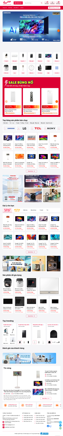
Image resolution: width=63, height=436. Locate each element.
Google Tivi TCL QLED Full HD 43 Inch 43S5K (30, 244)
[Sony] (51, 128)
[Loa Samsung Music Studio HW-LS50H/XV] (54, 334)
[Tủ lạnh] (6, 56)
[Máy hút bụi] (31, 68)
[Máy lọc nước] (57, 56)
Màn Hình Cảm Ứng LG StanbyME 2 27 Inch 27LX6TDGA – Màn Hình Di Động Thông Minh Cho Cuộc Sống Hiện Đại (17, 391)
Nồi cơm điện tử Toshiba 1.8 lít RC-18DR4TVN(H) (7, 289)
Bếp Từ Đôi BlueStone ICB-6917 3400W (42, 308)
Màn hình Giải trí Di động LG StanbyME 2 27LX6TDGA (7, 163)
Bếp (48, 73)
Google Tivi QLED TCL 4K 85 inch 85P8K (19, 244)
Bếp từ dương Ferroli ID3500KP (54, 308)
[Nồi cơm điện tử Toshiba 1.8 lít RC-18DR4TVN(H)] (8, 282)
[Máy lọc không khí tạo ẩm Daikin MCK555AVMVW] (50, 97)
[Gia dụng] (40, 68)
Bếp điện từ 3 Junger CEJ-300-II (31, 289)
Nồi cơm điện (6, 73)
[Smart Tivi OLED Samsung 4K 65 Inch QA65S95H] (43, 218)
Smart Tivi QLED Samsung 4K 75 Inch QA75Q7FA (7, 244)
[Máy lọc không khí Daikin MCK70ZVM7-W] (13, 97)
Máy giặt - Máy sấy (34, 123)
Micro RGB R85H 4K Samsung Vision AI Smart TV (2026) (52, 389)
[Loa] (15, 68)
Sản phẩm (16, 7)
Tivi (48, 61)
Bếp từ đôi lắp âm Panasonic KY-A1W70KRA (31, 308)
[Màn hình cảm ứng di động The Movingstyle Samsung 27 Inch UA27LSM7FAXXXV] (55, 138)
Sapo (38, 433)
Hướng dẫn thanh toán (28, 417)
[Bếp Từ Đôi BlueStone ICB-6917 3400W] (43, 301)
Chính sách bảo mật (40, 415)
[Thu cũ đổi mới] (46, 358)
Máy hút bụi (31, 73)
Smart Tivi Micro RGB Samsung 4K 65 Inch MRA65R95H (31, 225)
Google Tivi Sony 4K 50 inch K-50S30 (54, 244)
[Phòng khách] (33, 195)
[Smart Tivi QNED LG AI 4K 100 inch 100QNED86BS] (55, 156)
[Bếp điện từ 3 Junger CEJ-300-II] (31, 282)
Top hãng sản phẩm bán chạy (15, 120)
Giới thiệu (10, 7)
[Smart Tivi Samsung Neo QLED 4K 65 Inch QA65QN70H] (19, 156)
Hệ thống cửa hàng (55, 7)
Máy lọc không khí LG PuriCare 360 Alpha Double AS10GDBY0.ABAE (31, 110)
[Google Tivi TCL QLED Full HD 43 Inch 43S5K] (31, 237)
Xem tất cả (56, 73)
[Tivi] (48, 56)
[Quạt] (23, 68)
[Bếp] (48, 68)
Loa (14, 73)
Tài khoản (52, 3)
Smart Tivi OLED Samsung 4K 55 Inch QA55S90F (7, 144)
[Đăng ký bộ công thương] (44, 433)
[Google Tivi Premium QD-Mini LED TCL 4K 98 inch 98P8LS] (31, 156)
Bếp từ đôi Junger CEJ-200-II (19, 308)
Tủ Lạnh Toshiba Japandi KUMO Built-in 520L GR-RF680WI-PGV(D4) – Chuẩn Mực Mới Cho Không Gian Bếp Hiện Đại (52, 372)
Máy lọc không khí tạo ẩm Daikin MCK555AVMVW (49, 110)
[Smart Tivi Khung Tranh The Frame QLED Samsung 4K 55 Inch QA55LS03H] (31, 138)
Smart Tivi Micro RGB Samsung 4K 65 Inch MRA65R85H (19, 144)
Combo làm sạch (7, 324)
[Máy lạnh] (15, 56)
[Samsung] (11, 128)
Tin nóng (7, 368)
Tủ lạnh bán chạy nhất (23, 324)
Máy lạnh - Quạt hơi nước (46, 123)
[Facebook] (48, 426)
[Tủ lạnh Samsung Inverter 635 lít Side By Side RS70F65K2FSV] (24, 334)
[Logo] (7, 2)
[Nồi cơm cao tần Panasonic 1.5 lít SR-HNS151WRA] (19, 282)
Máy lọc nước (56, 61)
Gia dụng (40, 73)
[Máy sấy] (40, 56)
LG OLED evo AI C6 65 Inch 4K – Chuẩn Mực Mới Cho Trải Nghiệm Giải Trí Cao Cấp (52, 380)
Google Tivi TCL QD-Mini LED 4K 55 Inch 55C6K (43, 244)
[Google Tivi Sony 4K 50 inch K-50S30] (55, 237)
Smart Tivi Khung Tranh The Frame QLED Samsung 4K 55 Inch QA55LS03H (31, 144)
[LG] (24, 128)
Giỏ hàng (58, 3)
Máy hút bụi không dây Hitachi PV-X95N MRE (6, 343)
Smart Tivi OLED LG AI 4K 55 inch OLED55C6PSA (19, 225)
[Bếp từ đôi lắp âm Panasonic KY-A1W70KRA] (31, 301)
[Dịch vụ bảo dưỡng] (17, 358)
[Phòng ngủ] (51, 195)
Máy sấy (40, 61)
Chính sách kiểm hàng (40, 421)
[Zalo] (50, 426)
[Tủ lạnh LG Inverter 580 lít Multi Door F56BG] (28, 342)
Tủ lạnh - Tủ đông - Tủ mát (22, 123)
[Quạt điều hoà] (23, 56)
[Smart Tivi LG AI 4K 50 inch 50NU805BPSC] (43, 138)
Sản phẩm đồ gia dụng (12, 275)
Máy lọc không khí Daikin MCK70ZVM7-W (10, 110)
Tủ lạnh (6, 61)
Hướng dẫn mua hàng (28, 415)
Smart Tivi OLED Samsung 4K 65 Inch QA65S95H (42, 225)
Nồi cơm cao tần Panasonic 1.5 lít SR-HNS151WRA (19, 289)
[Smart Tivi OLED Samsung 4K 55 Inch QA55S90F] (8, 138)
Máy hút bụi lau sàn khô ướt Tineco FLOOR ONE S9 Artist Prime (12, 343)
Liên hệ (21, 7)
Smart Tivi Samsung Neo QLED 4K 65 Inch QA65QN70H (19, 163)
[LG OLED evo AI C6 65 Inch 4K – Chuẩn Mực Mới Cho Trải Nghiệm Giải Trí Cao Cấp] (38, 383)
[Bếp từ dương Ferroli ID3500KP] (55, 301)
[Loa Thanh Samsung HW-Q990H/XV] (53, 342)
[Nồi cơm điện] (6, 68)
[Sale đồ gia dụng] (49, 285)
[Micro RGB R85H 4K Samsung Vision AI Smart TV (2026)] (38, 392)
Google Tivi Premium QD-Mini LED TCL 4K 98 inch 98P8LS (31, 163)
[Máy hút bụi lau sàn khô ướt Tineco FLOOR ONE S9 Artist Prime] (12, 339)
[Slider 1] (31, 26)
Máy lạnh (15, 61)
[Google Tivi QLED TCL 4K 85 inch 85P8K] (19, 237)
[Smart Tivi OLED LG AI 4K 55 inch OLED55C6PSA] (19, 218)
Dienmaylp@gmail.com (10, 424)
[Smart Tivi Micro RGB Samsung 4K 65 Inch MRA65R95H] (31, 218)
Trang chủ (5, 7)
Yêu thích (47, 3)
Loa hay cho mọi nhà (53, 324)
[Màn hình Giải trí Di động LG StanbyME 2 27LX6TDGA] (8, 156)
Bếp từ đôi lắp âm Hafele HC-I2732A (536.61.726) (7, 308)
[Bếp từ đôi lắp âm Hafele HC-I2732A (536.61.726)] (8, 301)
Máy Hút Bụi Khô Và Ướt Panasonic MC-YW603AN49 (6, 335)
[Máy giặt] (31, 56)
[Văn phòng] (42, 181)
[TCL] (38, 128)
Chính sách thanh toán (40, 417)
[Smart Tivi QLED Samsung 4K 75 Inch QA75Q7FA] (8, 237)
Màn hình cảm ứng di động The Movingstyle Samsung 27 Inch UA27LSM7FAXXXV (55, 144)
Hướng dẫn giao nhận (28, 419)
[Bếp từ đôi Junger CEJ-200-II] (19, 301)
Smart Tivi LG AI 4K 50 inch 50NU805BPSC (43, 144)
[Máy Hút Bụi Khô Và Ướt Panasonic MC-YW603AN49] (6, 331)
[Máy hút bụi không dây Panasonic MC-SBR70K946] (12, 331)
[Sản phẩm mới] (13, 188)
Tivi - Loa (12, 123)
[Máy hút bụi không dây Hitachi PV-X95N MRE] (6, 339)
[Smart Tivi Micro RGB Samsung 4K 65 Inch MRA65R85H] (19, 138)
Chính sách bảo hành (40, 419)
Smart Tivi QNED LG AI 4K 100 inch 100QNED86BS (55, 163)
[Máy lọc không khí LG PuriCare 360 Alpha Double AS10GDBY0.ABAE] (31, 97)
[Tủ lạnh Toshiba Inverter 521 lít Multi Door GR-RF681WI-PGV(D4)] (24, 342)
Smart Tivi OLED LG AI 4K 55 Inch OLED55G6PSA (43, 163)
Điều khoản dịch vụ (28, 421)
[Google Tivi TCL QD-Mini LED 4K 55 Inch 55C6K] (43, 237)
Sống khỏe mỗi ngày (38, 324)
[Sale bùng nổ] (19, 83)
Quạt (23, 73)
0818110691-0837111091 (10, 427)
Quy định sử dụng (39, 423)
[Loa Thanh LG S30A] (58, 342)
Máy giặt (31, 61)
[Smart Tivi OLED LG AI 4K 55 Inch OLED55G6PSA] (43, 156)
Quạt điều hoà (23, 61)
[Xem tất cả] (57, 68)
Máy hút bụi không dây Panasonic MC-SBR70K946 (12, 335)
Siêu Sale (5, 123)
